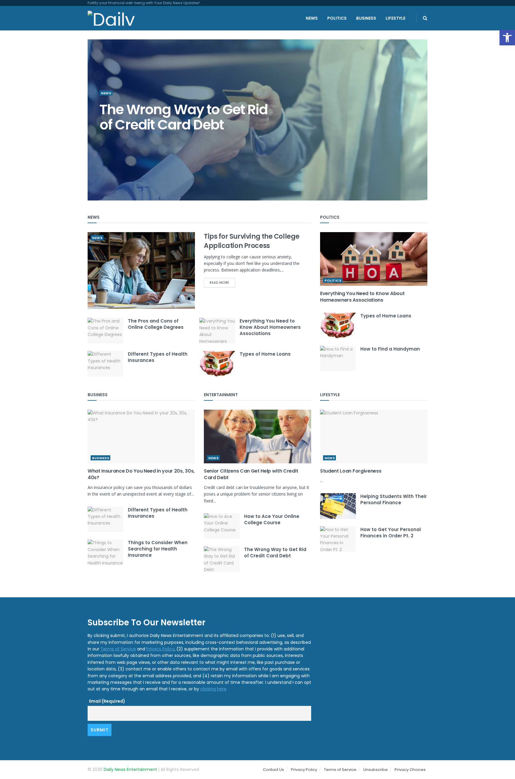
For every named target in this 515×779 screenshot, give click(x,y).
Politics (337, 18)
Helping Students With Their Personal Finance (393, 499)
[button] (507, 37)
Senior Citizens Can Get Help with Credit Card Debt (251, 474)
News (312, 18)
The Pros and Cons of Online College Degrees (156, 324)
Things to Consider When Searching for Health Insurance (157, 548)
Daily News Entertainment (130, 769)
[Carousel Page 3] (419, 120)
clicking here (213, 689)
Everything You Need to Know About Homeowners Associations (270, 327)
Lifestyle (395, 18)
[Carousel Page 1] (419, 107)
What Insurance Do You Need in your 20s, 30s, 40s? (176, 117)
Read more (219, 282)
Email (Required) (107, 701)
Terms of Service (118, 649)
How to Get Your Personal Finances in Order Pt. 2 (390, 532)
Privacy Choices (410, 769)
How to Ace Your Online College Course (271, 519)
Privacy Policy (160, 649)
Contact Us (273, 769)
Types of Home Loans (265, 354)
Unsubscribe (375, 769)
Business (366, 18)
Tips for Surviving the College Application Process (252, 241)
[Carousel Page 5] (419, 133)
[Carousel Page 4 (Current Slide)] (419, 126)
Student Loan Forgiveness (350, 471)
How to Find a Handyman (390, 349)
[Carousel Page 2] (419, 113)
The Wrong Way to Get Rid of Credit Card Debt (275, 552)
